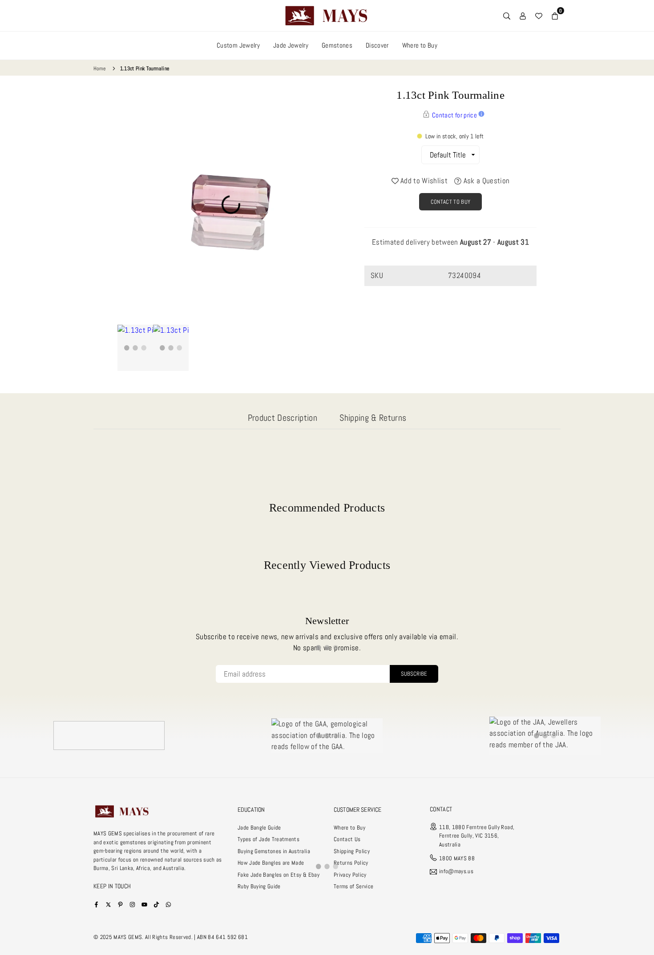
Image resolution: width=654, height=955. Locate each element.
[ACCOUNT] (523, 15)
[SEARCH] (507, 15)
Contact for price (454, 115)
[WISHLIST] (539, 15)
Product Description (282, 417)
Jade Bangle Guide (259, 827)
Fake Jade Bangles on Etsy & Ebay (278, 874)
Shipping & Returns (372, 417)
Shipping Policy (352, 851)
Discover (377, 45)
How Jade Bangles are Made (271, 862)
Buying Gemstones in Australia (274, 851)
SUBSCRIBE (414, 673)
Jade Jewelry (290, 45)
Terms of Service (353, 886)
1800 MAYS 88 (457, 858)
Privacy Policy (350, 874)
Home (99, 68)
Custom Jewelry (238, 45)
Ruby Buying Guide (259, 886)
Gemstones (337, 45)
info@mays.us (456, 871)
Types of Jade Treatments (268, 839)
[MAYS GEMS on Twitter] (108, 904)
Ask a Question (485, 180)
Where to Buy (419, 45)
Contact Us (347, 839)
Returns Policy (351, 862)
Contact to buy (451, 202)
